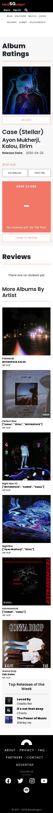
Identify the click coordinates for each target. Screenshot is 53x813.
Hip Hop (6, 365)
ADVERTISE (25, 765)
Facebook (14, 172)
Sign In (7, 10)
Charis (22, 713)
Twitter (39, 172)
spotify (26, 119)
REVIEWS (12, 22)
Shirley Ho (24, 723)
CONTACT (35, 757)
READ (10, 16)
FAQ (41, 750)
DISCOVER (20, 16)
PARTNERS (14, 757)
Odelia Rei (24, 704)
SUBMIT (23, 22)
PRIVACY (27, 750)
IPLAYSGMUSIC (38, 22)
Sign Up (17, 10)
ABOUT (10, 750)
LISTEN (42, 16)
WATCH (32, 16)
